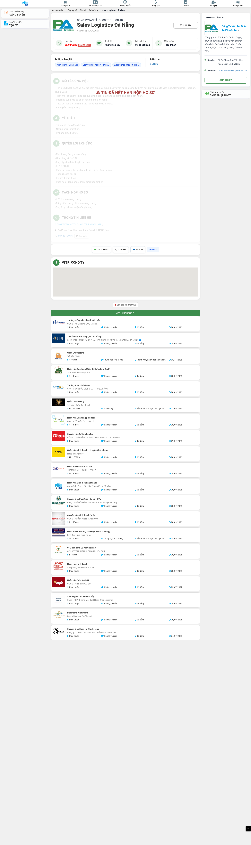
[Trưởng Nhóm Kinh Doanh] (58, 387)
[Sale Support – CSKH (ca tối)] (58, 600)
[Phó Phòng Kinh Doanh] (58, 615)
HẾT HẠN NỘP (84, 45)
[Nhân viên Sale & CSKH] (58, 582)
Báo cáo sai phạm (126, 305)
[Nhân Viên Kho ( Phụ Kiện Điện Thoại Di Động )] (58, 532)
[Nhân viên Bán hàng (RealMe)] (58, 420)
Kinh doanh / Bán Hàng (67, 65)
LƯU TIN (187, 25)
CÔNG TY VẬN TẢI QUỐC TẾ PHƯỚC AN (100, 20)
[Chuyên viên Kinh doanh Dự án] (58, 518)
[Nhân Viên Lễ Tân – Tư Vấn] (58, 468)
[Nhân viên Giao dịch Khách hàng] (58, 486)
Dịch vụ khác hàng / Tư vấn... (96, 65)
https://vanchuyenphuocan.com (233, 70)
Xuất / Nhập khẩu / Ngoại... (126, 65)
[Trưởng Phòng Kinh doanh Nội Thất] (58, 322)
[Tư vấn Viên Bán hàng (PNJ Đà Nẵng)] (58, 338)
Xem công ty (225, 79)
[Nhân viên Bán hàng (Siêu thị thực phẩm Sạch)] (58, 371)
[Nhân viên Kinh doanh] (58, 566)
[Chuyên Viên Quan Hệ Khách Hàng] (58, 631)
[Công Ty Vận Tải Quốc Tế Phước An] (63, 25)
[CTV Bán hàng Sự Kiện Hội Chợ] (58, 550)
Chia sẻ (139, 249)
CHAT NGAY (103, 249)
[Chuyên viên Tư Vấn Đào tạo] (58, 436)
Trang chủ (58, 10)
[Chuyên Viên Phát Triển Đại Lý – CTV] (58, 501)
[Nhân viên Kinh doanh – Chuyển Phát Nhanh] (58, 452)
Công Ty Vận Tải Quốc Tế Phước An (83, 10)
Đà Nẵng (154, 64)
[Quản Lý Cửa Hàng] (58, 356)
